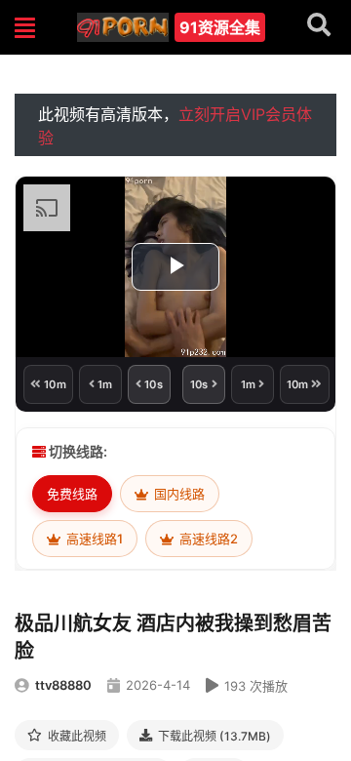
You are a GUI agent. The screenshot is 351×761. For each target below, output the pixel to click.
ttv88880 (63, 685)
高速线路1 (93, 538)
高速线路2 (207, 538)
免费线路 (72, 493)
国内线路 (178, 493)
